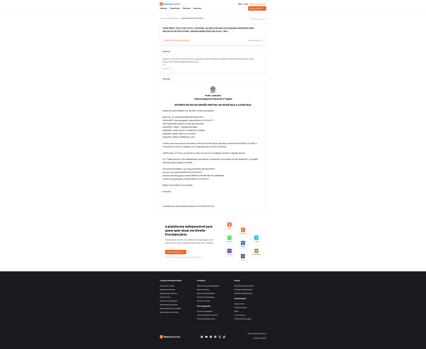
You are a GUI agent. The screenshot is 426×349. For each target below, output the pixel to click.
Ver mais (166, 68)
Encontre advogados (205, 311)
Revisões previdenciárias (243, 290)
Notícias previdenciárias (206, 319)
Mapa (236, 311)
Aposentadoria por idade (169, 312)
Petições (186, 8)
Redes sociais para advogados (208, 286)
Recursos (197, 8)
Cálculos (163, 8)
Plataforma (175, 8)
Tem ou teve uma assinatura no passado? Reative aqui (183, 257)
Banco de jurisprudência (206, 293)
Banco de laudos (203, 290)
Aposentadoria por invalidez (170, 308)
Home (162, 18)
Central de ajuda (240, 308)
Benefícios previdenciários (244, 286)
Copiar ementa (253, 40)
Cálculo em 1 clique (167, 286)
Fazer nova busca (257, 19)
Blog (240, 4)
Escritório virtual (203, 301)
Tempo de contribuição (168, 301)
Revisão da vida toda (167, 290)
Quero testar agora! (174, 252)
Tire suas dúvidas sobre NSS (207, 315)
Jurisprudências (173, 18)
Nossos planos (256, 8)
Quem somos (239, 304)
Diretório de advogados (206, 297)
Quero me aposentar (258, 4)
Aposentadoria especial (169, 305)
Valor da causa (165, 297)
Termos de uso (239, 315)
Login (246, 4)
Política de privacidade (242, 319)
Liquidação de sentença (168, 293)
